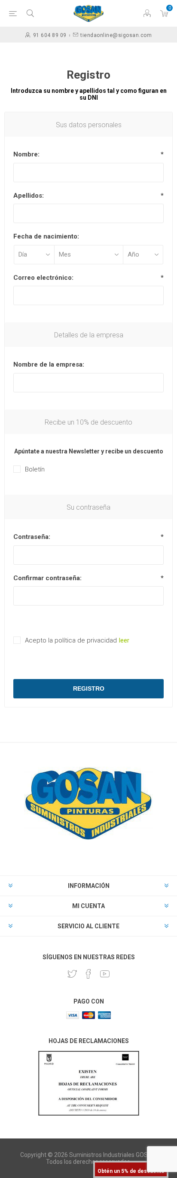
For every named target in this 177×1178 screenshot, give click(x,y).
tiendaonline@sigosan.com (116, 35)
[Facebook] (88, 974)
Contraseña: (31, 537)
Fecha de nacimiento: (46, 236)
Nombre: (26, 154)
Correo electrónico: (43, 277)
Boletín (35, 469)
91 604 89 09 (50, 35)
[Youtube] (105, 974)
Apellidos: (28, 195)
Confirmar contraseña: (47, 578)
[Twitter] (72, 974)
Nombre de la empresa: (48, 364)
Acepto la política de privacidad (71, 640)
